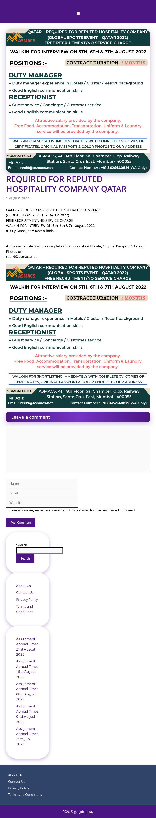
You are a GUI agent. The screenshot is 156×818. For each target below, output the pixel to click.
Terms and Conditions (25, 794)
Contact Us (25, 592)
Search (21, 544)
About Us (23, 585)
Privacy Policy (27, 599)
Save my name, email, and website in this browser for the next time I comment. (73, 510)
